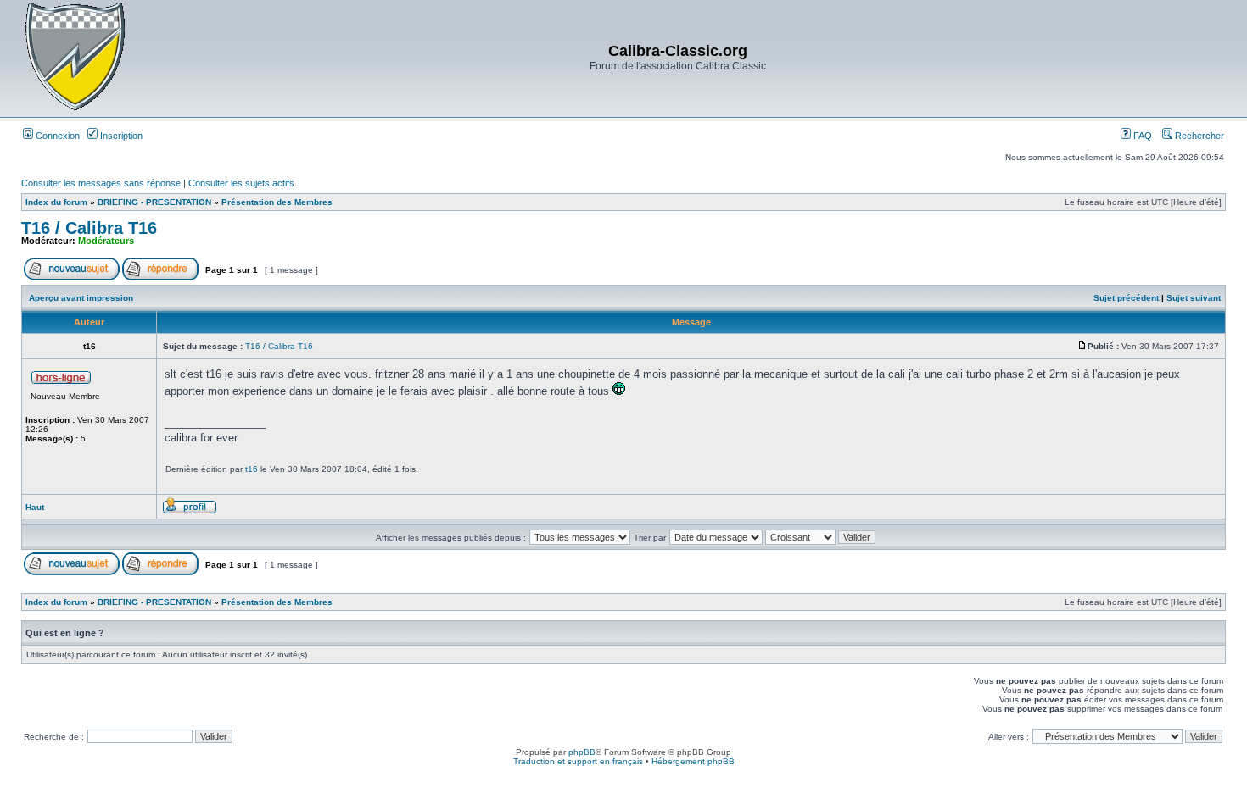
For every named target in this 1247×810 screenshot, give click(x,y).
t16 (251, 469)
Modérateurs (106, 241)
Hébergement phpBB (693, 761)
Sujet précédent (1126, 297)
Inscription (120, 135)
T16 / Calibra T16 (89, 228)
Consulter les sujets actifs (241, 183)
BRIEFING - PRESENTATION (154, 202)
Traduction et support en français (578, 761)
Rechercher (1198, 135)
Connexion (56, 135)
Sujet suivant (1193, 297)
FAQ (1141, 135)
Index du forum (56, 202)
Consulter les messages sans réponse (101, 183)
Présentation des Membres (277, 202)
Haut (34, 507)
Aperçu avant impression (81, 297)
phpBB (582, 752)
